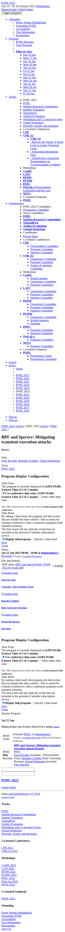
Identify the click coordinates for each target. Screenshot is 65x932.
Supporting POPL (26, 25)
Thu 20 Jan (29, 67)
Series (19, 368)
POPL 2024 (22, 384)
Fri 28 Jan (28, 93)
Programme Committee (43, 359)
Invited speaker (39, 278)
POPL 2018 (22, 404)
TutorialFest (30, 112)
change (56, 727)
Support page (7, 797)
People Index (30, 236)
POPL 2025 (22, 381)
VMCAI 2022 (9, 851)
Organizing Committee (36, 209)
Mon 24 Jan (30, 80)
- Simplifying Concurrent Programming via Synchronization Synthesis (45, 161)
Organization (16, 203)
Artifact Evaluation (34, 116)
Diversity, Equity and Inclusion (40, 125)
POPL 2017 (22, 407)
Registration (23, 35)
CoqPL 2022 (8, 865)
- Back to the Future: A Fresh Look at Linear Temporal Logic (46, 145)
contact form (8, 787)
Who (4, 457)
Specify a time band (45, 539)
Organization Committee (44, 246)
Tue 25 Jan (29, 83)
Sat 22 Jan (29, 74)
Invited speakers (39, 320)
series (20, 426)
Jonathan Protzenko (32, 556)
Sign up (13, 420)
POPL (26, 103)
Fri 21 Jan (28, 70)
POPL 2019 (22, 401)
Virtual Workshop (33, 122)
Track (4, 465)
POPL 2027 (22, 375)
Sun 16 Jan (29, 54)
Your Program (24, 45)
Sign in (13, 416)
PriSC (28, 734)
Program (13, 38)
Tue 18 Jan (29, 61)
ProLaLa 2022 (9, 881)
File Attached (21, 764)
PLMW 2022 (9, 874)
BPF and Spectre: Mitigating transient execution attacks (37, 747)
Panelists (35, 323)
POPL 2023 (22, 388)
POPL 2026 (22, 378)
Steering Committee (41, 252)
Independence (49, 552)
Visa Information (25, 32)
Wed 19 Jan (29, 64)
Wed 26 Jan (29, 87)
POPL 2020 (22, 397)
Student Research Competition (40, 106)
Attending (14, 19)
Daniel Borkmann (50, 460)
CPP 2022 (7, 847)
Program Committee (41, 249)
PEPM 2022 (8, 871)
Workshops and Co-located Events (42, 119)
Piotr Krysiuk (9, 460)
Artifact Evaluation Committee (41, 267)
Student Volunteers (34, 109)
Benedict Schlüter (28, 460)
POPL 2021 (22, 394)
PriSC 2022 (8, 468)
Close (4, 545)
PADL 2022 (8, 898)
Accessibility (23, 28)
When (4, 549)
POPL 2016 (22, 410)
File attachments (10, 560)
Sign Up (6, 928)
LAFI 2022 (7, 868)
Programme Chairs (41, 355)
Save (4, 542)
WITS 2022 (8, 884)
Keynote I (7, 556)
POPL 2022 (8, 426)
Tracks (12, 96)
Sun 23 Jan (29, 77)
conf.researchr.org (18, 793)
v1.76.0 (34, 793)
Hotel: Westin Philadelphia (31, 22)
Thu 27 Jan (29, 90)
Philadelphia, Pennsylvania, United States (25, 8)
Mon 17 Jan (30, 58)
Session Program (11, 713)
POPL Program (24, 41)
